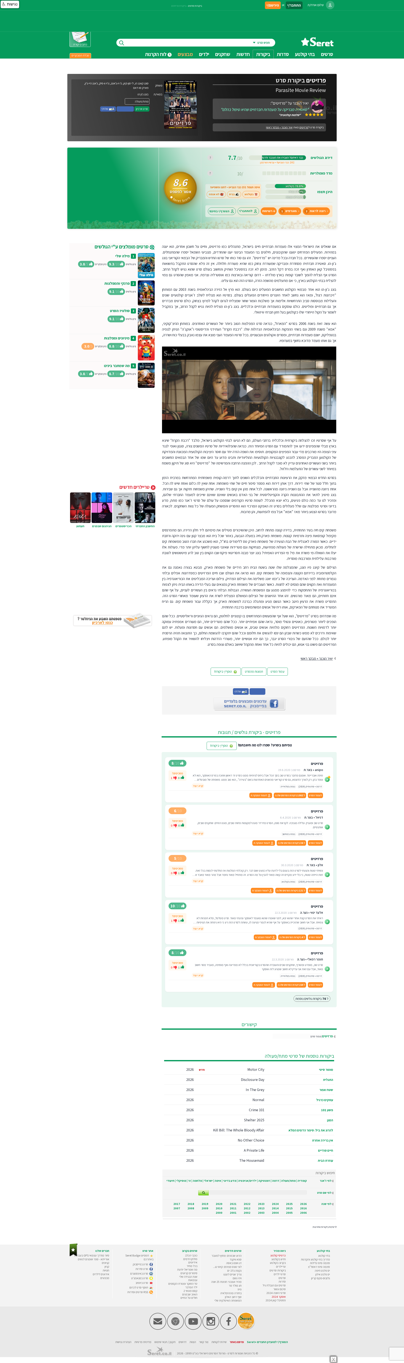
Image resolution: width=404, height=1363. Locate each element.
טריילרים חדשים (135, 487)
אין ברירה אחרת (322, 1140)
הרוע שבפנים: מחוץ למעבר (226, 1256)
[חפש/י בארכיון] (203, 1192)
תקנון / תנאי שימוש (164, 1342)
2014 (275, 1208)
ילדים (204, 54)
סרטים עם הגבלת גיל (274, 1285)
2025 (289, 1204)
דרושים (182, 1342)
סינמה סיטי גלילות (320, 1263)
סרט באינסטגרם (139, 1273)
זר (189, 1181)
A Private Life (254, 1150)
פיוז (240, 1289)
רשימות (267, 211)
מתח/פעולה (288, 1181)
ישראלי (208, 1181)
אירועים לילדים (101, 1274)
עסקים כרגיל (324, 1100)
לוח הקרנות (156, 54)
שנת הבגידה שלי (188, 1277)
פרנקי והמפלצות (117, 283)
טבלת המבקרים (80, 55)
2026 (303, 1204)
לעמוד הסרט (315, 795)
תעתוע (80, 526)
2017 (176, 1204)
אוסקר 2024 (279, 1297)
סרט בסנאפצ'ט (140, 1278)
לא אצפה (214, 194)
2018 (190, 1204)
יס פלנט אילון (322, 1274)
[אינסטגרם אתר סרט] (210, 1328)
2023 (261, 1204)
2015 (289, 1208)
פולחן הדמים (190, 1259)
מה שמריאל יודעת (187, 1269)
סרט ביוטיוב (142, 1283)
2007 (176, 1208)
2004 (275, 1213)
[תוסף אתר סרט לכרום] (175, 1328)
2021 (233, 1204)
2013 (261, 1208)
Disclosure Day (252, 1079)
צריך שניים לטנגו (232, 1274)
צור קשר (203, 1342)
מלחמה (197, 1181)
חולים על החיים (189, 1298)
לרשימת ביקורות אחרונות (325, 1226)
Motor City (255, 1069)
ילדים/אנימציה (247, 1181)
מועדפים (289, 211)
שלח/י (105, 109)
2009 (205, 1208)
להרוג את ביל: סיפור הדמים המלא (310, 1130)
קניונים (105, 1263)
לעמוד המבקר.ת (259, 795)
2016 (303, 1208)
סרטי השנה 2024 (276, 1293)
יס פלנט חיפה (322, 1270)
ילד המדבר (191, 1287)
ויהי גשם (237, 1278)
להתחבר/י (245, 211)
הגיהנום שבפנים (102, 526)
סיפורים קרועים (189, 1273)
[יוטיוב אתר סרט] (193, 1328)
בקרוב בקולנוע (278, 1263)
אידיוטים (192, 1262)
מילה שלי (122, 255)
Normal (258, 1099)
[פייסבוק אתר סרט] (228, 1328)
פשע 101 (327, 1110)
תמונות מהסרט (254, 671)
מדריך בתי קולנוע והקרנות (315, 1259)
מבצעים (185, 54)
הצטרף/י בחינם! (219, 211)
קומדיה (302, 1181)
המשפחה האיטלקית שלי (228, 1300)
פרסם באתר (237, 1342)
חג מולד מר (235, 1285)
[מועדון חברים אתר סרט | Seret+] (157, 1328)
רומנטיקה (264, 1181)
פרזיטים (327, 1036)
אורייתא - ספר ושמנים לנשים (93, 1259)
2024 (275, 1204)
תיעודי (170, 1181)
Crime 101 (256, 1109)
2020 (219, 1204)
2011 (233, 1208)
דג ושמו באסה (234, 1263)
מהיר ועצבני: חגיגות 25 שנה (226, 1282)
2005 (289, 1213)
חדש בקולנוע (278, 1259)
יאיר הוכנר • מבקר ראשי (279, 127)
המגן (330, 1120)
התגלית (328, 1080)
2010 (219, 1208)
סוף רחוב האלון (233, 1297)
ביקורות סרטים (195, 5)
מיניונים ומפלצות (117, 338)
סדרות (282, 1281)
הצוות (193, 1342)
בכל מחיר (192, 1266)
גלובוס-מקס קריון (320, 1278)
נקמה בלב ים (234, 1270)
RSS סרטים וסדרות (138, 1292)
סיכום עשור (279, 1289)
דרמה (275, 1181)
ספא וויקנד (236, 1259)
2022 (247, 1204)
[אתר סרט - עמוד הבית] (317, 44)
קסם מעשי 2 (190, 1291)
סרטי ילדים (280, 1274)
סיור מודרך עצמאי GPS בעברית (91, 1255)
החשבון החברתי (145, 526)
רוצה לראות (316, 211)
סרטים (282, 1278)
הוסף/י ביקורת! (223, 671)
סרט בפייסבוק (141, 1264)
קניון (107, 1266)
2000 (219, 1213)
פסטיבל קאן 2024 (276, 1300)
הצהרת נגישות (123, 1342)
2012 (247, 1208)
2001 (233, 1213)
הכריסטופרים (124, 526)
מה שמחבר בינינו (117, 365)
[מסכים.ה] (182, 778)
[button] (10, 4)
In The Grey (255, 1089)
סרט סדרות (142, 1269)
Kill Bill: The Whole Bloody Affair (238, 1130)
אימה (218, 1181)
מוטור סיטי (326, 1069)
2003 (261, 1213)
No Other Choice (251, 1140)
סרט (230, 1353)
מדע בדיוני (229, 1181)
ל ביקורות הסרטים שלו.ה (290, 795)
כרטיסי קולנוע (278, 1255)
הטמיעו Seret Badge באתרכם (139, 1257)
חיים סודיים (325, 1150)
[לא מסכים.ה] (175, 778)
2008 (190, 1208)
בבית (232, 194)
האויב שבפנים (189, 1294)
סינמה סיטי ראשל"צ (319, 1267)
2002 (247, 1213)
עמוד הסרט (277, 671)
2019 (205, 1204)
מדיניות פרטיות (142, 1342)
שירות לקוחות (219, 1342)
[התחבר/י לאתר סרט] (330, 5)
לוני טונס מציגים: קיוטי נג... (227, 1267)
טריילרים (281, 1266)
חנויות (106, 1270)
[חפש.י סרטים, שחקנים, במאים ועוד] (120, 43)
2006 (303, 1213)
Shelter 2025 (254, 1120)
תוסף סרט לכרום (139, 1287)
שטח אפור (326, 1090)
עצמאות (192, 1280)
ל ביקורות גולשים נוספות (311, 998)
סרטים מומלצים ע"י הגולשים (122, 246)
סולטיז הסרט (120, 310)
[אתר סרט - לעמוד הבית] (73, 1255)
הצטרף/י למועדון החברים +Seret (267, 1342)
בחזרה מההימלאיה (231, 1293)
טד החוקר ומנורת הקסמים (182, 1284)
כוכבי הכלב (191, 1255)
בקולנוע (249, 194)
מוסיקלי (181, 1181)
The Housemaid (251, 1160)
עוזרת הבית (325, 1160)
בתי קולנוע (324, 1256)
